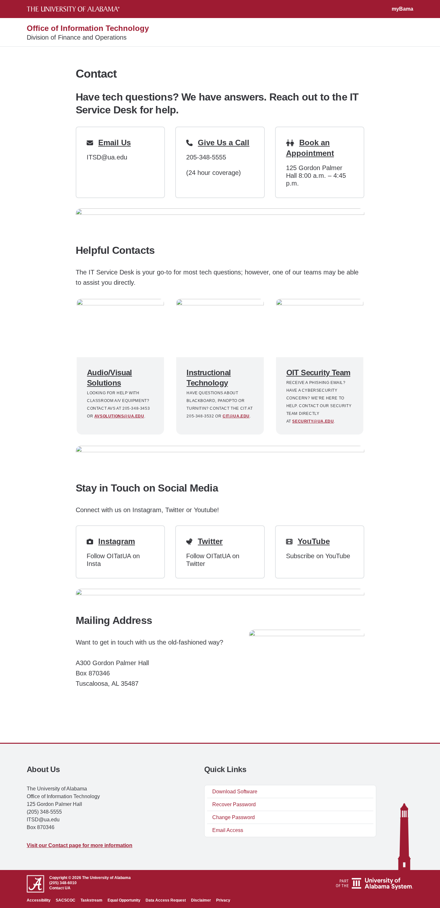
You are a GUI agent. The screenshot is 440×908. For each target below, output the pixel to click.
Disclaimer (201, 900)
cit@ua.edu (236, 416)
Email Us (114, 142)
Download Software (234, 791)
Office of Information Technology (88, 28)
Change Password (233, 817)
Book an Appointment (310, 148)
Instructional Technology (209, 377)
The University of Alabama (106, 877)
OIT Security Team (318, 372)
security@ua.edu (313, 421)
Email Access (227, 830)
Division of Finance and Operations (77, 37)
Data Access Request (166, 900)
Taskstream (91, 900)
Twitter (210, 541)
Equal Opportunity (124, 900)
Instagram (116, 541)
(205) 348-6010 (63, 883)
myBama (402, 9)
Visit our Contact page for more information (79, 845)
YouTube (314, 541)
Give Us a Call (223, 142)
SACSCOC (65, 900)
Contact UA (60, 888)
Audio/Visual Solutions (109, 377)
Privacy (223, 900)
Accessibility (39, 900)
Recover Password (234, 804)
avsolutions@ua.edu (119, 416)
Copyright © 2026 (65, 877)
